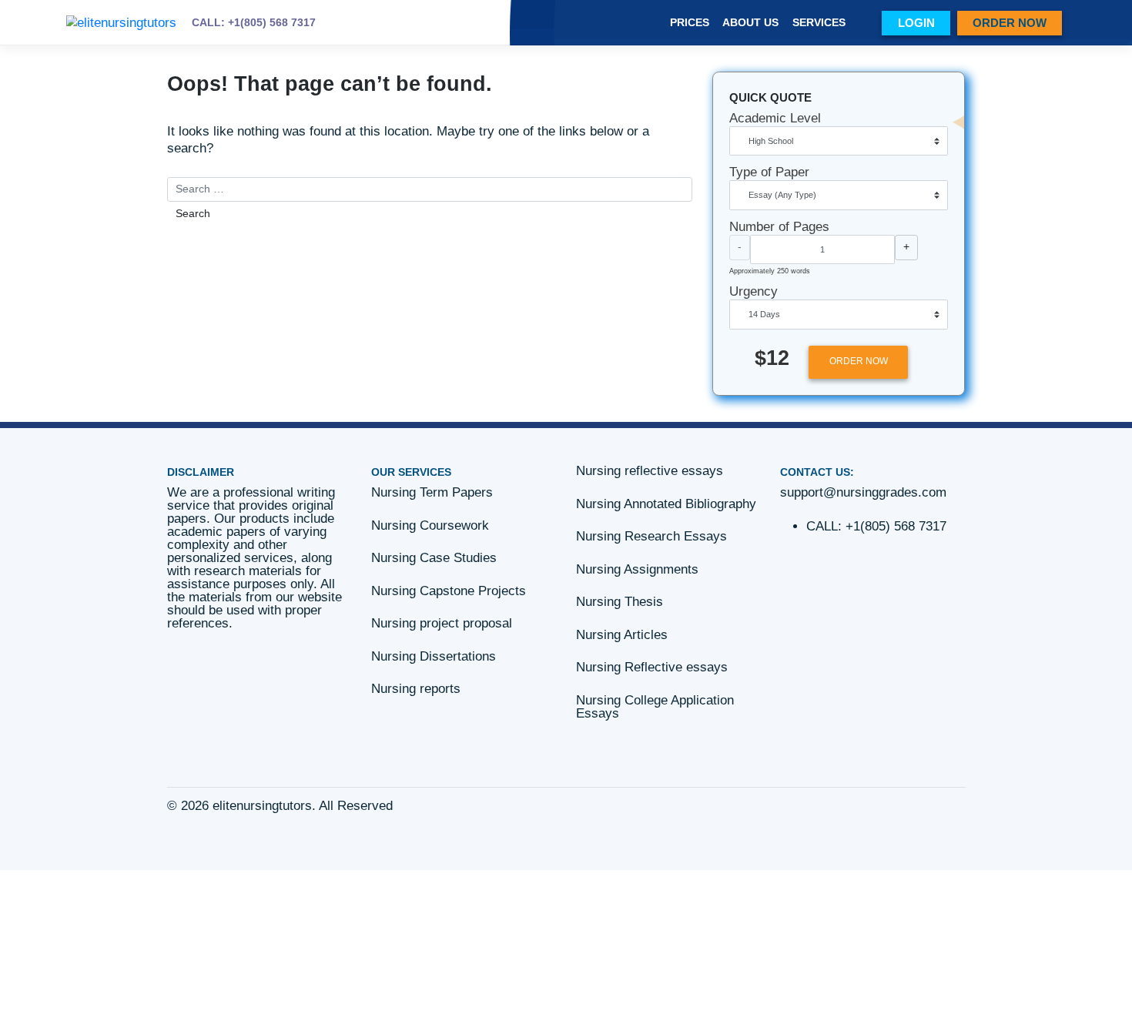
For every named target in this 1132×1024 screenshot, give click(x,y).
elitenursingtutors (262, 805)
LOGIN (916, 22)
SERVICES (819, 22)
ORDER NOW (1010, 22)
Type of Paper (769, 172)
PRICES (689, 22)
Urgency (753, 291)
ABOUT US (750, 22)
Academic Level (775, 118)
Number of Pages (779, 226)
